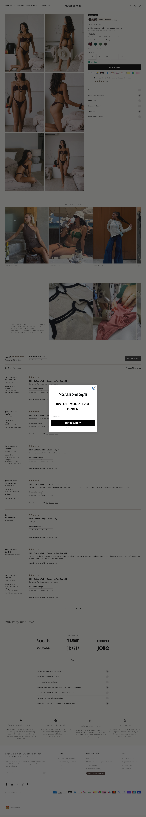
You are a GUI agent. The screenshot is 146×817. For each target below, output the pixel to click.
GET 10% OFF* (73, 423)
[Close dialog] (94, 388)
